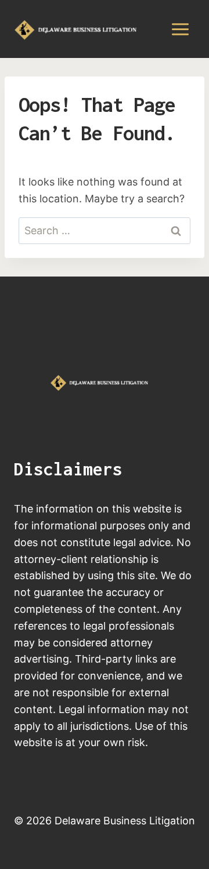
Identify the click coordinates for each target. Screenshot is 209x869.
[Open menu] (180, 29)
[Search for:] (104, 230)
